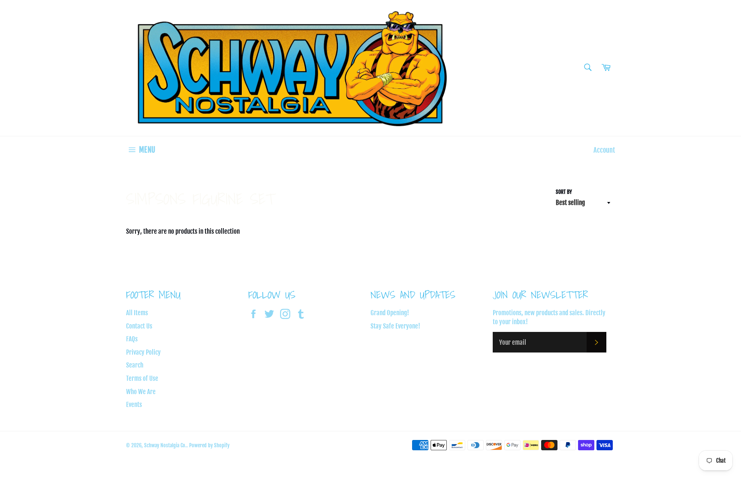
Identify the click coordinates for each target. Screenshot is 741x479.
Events (134, 405)
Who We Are (141, 392)
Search (134, 365)
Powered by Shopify (209, 445)
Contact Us (139, 326)
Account (604, 150)
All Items (137, 313)
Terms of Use (142, 378)
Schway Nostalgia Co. (165, 445)
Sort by (564, 192)
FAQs (132, 339)
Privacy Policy (143, 352)
